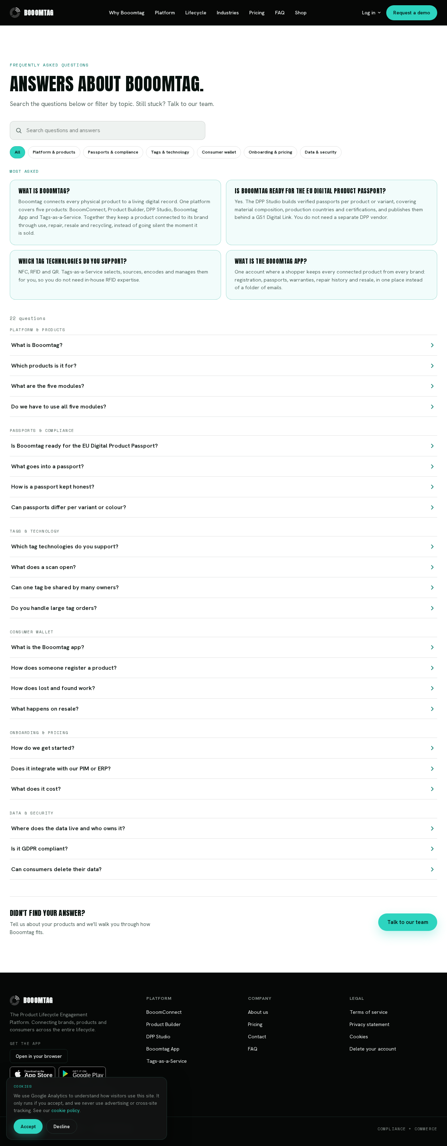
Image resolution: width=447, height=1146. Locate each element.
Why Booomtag (127, 12)
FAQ (280, 12)
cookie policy (65, 1110)
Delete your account (373, 1049)
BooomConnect (164, 1012)
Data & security (321, 152)
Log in (368, 12)
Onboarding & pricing (270, 152)
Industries (228, 12)
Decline (61, 1126)
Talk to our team (407, 922)
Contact (257, 1036)
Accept (28, 1126)
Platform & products (54, 152)
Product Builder (163, 1024)
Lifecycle (195, 12)
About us (258, 1012)
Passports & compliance (113, 152)
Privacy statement (369, 1024)
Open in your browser (39, 1056)
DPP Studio (158, 1036)
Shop (301, 12)
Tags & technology (170, 152)
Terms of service (369, 1012)
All (17, 152)
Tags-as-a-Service (166, 1061)
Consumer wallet (219, 152)
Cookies (359, 1036)
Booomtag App (162, 1049)
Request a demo (411, 12)
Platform (165, 12)
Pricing (257, 12)
